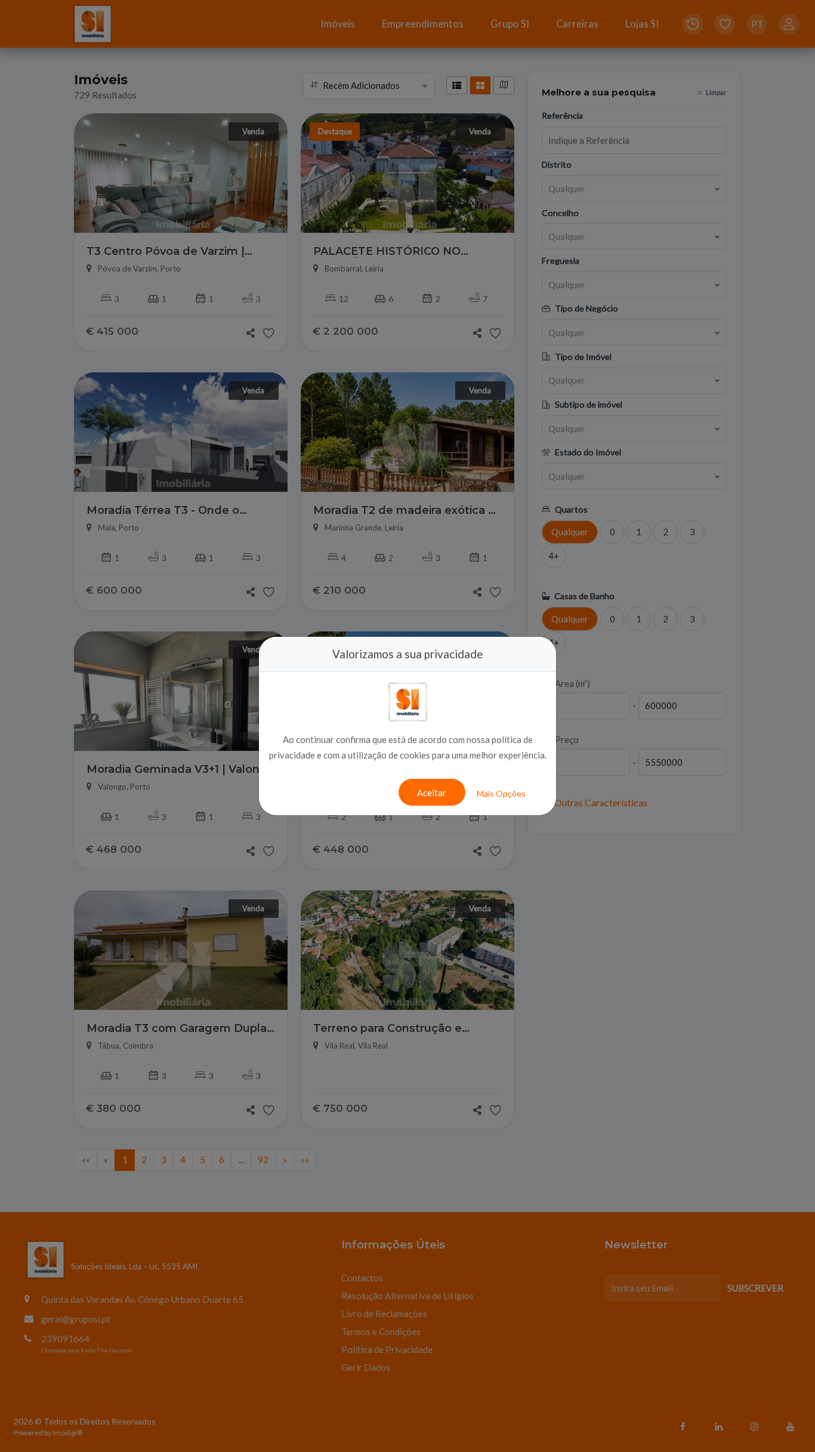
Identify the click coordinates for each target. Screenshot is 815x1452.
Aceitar (431, 792)
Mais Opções (501, 793)
